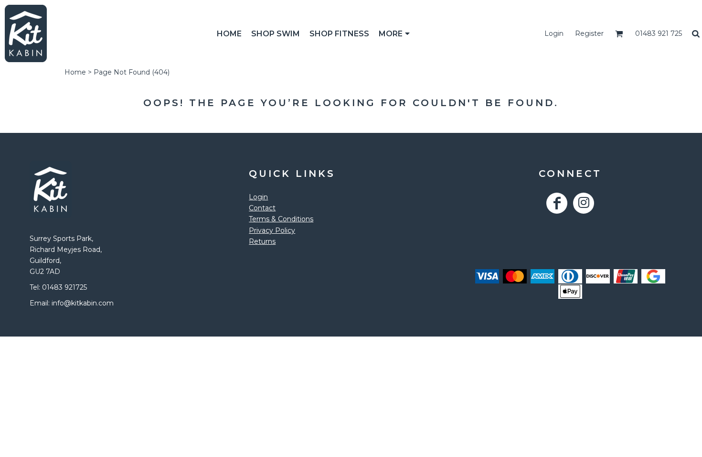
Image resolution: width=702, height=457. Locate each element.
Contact (262, 208)
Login (554, 33)
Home (75, 72)
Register (589, 33)
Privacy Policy (272, 230)
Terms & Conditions (281, 219)
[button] (619, 34)
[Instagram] (583, 203)
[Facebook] (556, 203)
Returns (262, 241)
